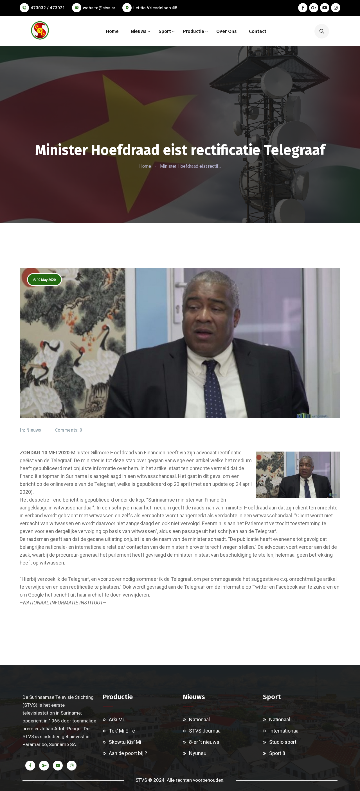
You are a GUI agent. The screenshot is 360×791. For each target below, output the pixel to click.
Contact (257, 31)
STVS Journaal (205, 731)
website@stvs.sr (99, 7)
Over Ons (226, 31)
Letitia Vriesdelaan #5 (155, 7)
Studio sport (282, 742)
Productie (193, 31)
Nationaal (199, 719)
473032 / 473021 (48, 7)
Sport (165, 31)
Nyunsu (197, 753)
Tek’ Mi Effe (122, 731)
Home (112, 31)
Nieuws (139, 31)
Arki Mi (116, 719)
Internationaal (284, 731)
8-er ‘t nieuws (204, 742)
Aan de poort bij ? (128, 753)
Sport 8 (277, 753)
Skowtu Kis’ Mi (125, 742)
